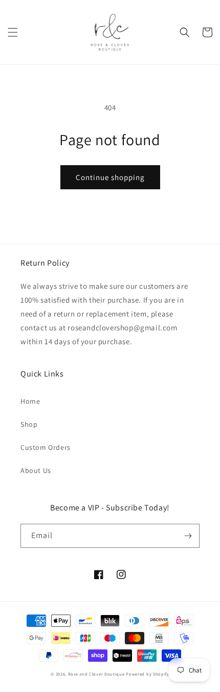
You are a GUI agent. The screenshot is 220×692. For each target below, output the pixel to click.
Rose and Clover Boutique (96, 674)
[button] (13, 32)
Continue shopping (110, 177)
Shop (28, 424)
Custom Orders (45, 447)
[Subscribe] (188, 536)
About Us (35, 470)
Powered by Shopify (147, 674)
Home (30, 401)
